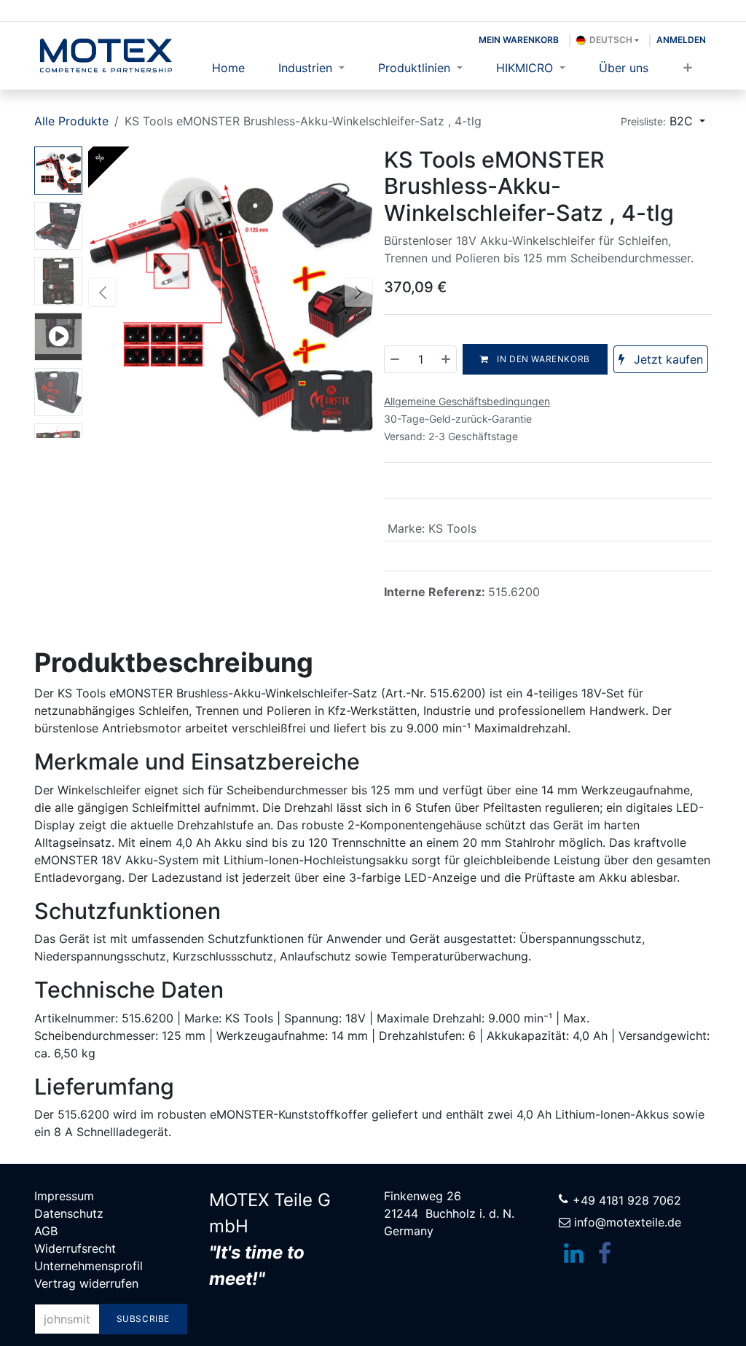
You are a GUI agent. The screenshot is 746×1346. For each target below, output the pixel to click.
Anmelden (681, 39)
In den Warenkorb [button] (542, 358)
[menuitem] (228, 68)
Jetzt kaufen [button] (666, 359)
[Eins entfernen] (396, 359)
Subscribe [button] (143, 1318)
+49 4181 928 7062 (627, 1200)
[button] (663, 121)
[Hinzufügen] (445, 359)
